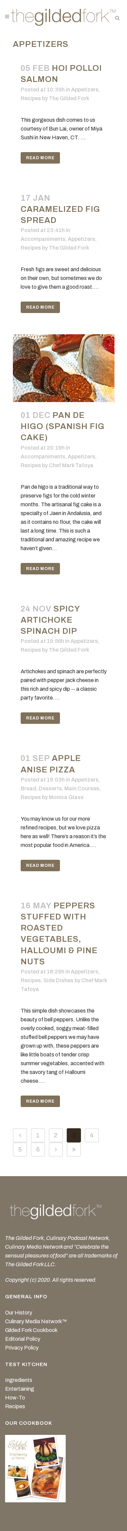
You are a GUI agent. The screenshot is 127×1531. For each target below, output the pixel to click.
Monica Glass (66, 797)
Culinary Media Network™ (36, 1321)
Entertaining (19, 1389)
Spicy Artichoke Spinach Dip (50, 619)
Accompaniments (43, 239)
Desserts (50, 788)
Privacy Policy (22, 1348)
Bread (28, 788)
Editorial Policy (22, 1339)
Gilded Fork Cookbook (31, 1330)
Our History (18, 1312)
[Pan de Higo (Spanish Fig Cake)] (63, 368)
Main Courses (81, 788)
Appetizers (85, 89)
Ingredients (18, 1380)
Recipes (31, 98)
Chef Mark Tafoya (71, 465)
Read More (40, 157)
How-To (15, 1397)
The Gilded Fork (69, 98)
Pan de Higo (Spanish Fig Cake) (63, 426)
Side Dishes (58, 980)
